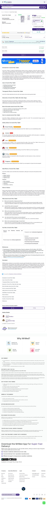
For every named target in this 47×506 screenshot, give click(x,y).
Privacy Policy (22, 473)
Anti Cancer (10, 473)
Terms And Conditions (23, 475)
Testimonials (3, 483)
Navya (42, 475)
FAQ (2, 475)
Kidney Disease (11, 476)
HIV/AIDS (10, 481)
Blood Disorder (11, 475)
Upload (41, 7)
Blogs (2, 476)
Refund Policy (22, 476)
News (2, 481)
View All (22, 54)
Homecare (43, 473)
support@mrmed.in (35, 473)
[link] (2, 12)
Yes (13, 308)
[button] (2, 2)
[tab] (28, 16)
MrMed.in (5, 498)
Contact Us (3, 478)
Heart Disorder (11, 478)
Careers (33, 476)
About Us (3, 473)
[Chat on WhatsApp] (44, 503)
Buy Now (39, 29)
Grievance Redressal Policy (24, 478)
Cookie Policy (22, 481)
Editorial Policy (22, 479)
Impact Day (43, 476)
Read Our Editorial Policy (12, 329)
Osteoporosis (10, 479)
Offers (2, 479)
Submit (18, 494)
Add (37, 32)
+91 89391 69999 (35, 475)
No (35, 308)
